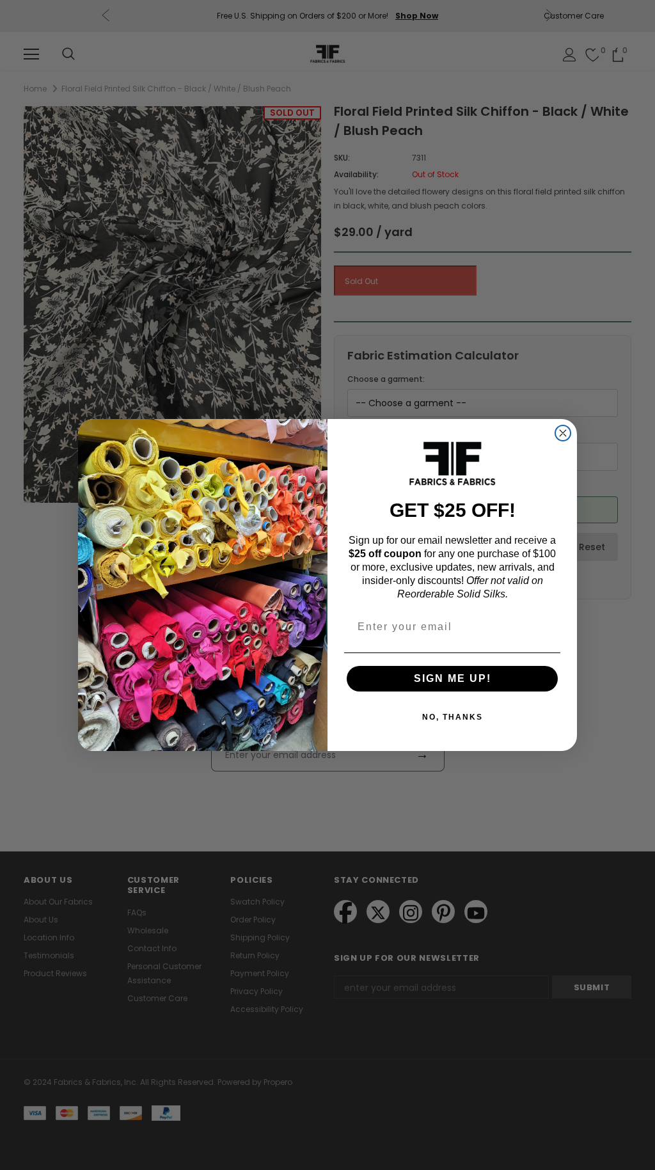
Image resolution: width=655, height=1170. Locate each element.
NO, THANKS (452, 717)
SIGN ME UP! (452, 678)
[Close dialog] (563, 433)
